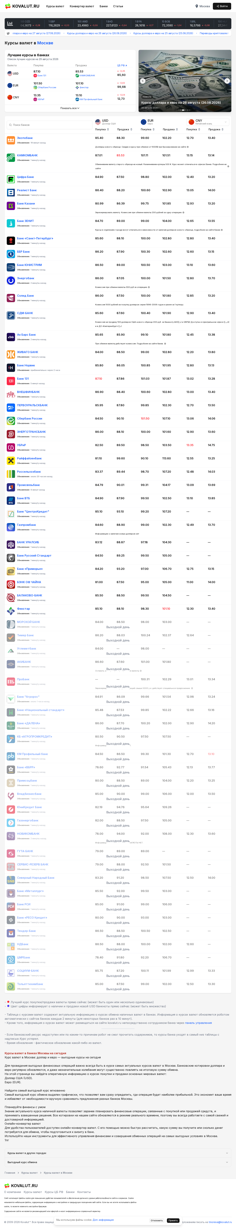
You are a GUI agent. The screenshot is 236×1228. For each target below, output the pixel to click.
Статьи (118, 6)
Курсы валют (55, 6)
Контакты (84, 1192)
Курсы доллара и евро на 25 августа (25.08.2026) (136, 33)
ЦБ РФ (121, 65)
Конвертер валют (82, 6)
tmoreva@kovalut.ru (220, 1222)
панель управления (198, 1023)
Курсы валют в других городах (27, 1153)
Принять (173, 1220)
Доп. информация (103, 1219)
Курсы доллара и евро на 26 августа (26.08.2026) (70, 33)
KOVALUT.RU (25, 6)
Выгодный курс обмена (22, 1162)
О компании (12, 1192)
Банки (104, 6)
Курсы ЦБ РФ (54, 1192)
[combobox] (207, 122)
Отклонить (157, 1220)
